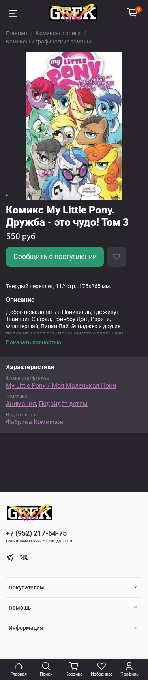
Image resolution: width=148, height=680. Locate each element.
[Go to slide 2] (12, 195)
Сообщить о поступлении (55, 257)
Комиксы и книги (58, 33)
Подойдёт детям (63, 404)
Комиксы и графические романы (48, 41)
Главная (16, 33)
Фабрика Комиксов (34, 422)
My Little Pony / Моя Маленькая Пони (61, 385)
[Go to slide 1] (6, 195)
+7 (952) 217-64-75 (36, 533)
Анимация (21, 404)
